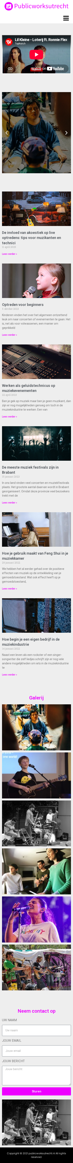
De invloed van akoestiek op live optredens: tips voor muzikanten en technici (31, 237)
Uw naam (9, 1020)
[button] (6, 132)
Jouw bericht (13, 1061)
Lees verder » (9, 254)
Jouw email (11, 1041)
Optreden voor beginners (23, 304)
